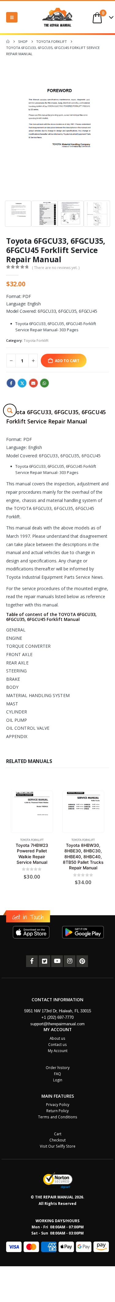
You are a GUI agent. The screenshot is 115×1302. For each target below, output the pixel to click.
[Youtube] (57, 961)
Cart (57, 1133)
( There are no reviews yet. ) (55, 267)
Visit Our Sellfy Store (57, 1146)
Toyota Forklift (36, 340)
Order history (58, 1067)
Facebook (11, 383)
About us (57, 1038)
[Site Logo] (58, 17)
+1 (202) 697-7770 (57, 1017)
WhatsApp (44, 383)
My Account (57, 1050)
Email (33, 383)
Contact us (57, 1044)
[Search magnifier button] (10, 410)
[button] (11, 17)
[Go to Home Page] (8, 42)
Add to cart (67, 360)
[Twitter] (44, 961)
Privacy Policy (57, 1104)
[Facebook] (32, 961)
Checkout (57, 1139)
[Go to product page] (32, 812)
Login (57, 1079)
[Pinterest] (82, 961)
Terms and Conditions (57, 1116)
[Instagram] (69, 961)
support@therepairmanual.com (57, 1024)
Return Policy (57, 1110)
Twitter (22, 383)
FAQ (57, 1073)
